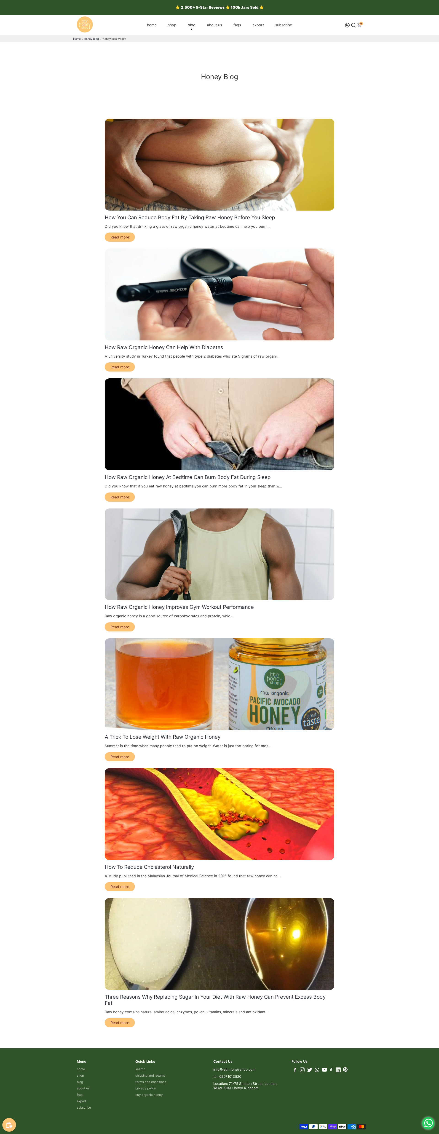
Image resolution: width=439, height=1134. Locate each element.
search (140, 1069)
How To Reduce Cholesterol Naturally (149, 867)
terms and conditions (150, 1082)
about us (214, 25)
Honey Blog (91, 38)
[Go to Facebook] (294, 1070)
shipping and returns (150, 1075)
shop (172, 25)
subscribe (283, 25)
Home (77, 38)
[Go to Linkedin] (338, 1070)
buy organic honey (149, 1095)
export (258, 25)
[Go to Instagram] (302, 1070)
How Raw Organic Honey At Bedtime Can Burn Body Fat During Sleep (188, 477)
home (152, 25)
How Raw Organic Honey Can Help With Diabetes (164, 347)
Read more (119, 237)
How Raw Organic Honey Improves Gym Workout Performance (179, 607)
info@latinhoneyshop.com (234, 1069)
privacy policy (145, 1088)
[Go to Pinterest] (345, 1070)
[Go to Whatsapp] (317, 1070)
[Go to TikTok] (331, 1070)
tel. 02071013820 (227, 1076)
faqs (237, 25)
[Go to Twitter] (310, 1070)
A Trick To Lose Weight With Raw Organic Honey (162, 737)
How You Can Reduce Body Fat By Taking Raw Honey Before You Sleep (190, 217)
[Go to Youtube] (324, 1070)
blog (191, 25)
